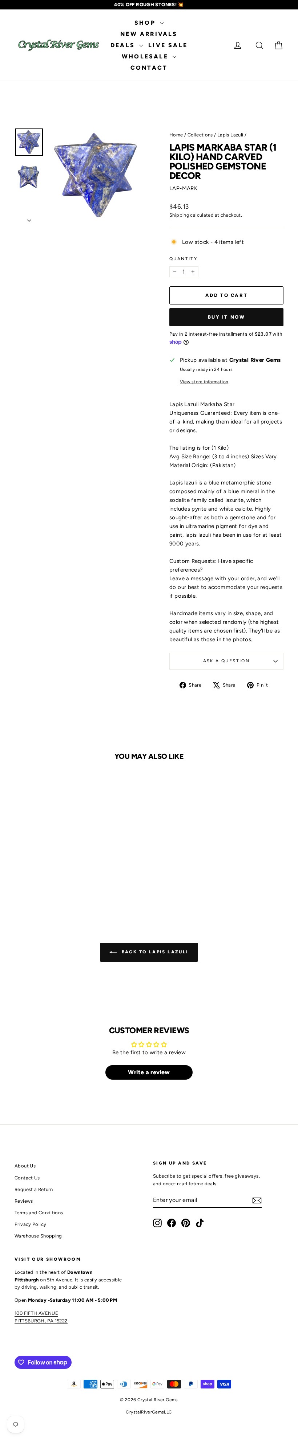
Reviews (24, 1201)
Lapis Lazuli (230, 135)
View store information (204, 381)
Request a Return (34, 1189)
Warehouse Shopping (38, 1236)
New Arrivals (148, 33)
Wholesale (146, 56)
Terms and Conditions (39, 1212)
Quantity (183, 258)
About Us (25, 1166)
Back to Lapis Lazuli (154, 951)
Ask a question (226, 660)
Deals (123, 45)
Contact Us (27, 1178)
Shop (146, 22)
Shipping (179, 215)
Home (176, 135)
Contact (149, 67)
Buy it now (226, 317)
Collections (200, 135)
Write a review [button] (149, 1072)
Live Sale (168, 45)
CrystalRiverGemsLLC (149, 1412)
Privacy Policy (30, 1224)
